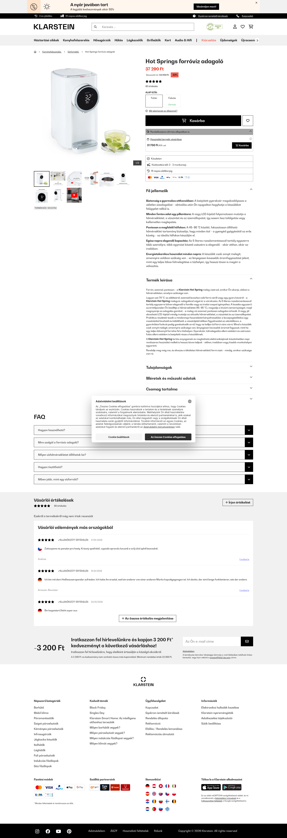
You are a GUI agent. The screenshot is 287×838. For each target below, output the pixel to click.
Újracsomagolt (251, 40)
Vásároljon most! (206, 6)
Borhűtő (39, 707)
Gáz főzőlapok (43, 766)
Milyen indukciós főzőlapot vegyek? (112, 738)
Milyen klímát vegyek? (103, 743)
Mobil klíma (41, 713)
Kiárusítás (208, 40)
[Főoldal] (38, 51)
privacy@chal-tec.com (220, 657)
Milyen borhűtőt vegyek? (105, 727)
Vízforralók (73, 51)
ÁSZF (113, 831)
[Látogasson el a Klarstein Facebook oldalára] (48, 831)
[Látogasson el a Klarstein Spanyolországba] (147, 794)
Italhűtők (39, 744)
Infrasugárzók (42, 734)
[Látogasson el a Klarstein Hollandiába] (147, 809)
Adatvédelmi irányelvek (225, 798)
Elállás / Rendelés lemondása (163, 728)
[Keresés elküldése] (95, 27)
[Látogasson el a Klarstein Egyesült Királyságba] (154, 794)
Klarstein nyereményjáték (217, 713)
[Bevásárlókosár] (251, 27)
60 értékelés (151, 86)
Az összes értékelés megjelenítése (148, 618)
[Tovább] (257, 40)
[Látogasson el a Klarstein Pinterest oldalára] (69, 831)
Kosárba (197, 121)
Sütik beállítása (211, 723)
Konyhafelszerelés (52, 51)
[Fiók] (235, 27)
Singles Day (97, 713)
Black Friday (97, 707)
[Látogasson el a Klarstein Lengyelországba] (174, 794)
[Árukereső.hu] (214, 26)
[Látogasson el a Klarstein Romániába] (154, 801)
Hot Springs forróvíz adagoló (100, 51)
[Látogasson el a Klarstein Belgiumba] (174, 801)
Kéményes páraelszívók (48, 728)
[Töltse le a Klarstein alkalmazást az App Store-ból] (211, 787)
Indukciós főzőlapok (46, 760)
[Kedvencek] (243, 27)
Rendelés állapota (156, 718)
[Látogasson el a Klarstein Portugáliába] (154, 809)
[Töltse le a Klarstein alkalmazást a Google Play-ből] (232, 787)
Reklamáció (152, 723)
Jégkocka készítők (45, 739)
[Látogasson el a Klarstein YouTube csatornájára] (58, 831)
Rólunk (158, 831)
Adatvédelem (188, 651)
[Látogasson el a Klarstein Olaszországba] (174, 786)
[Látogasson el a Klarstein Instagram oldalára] (37, 831)
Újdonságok (228, 40)
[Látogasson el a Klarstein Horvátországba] (147, 801)
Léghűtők (40, 750)
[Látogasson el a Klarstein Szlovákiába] (161, 794)
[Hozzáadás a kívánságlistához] (247, 120)
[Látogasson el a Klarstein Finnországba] (167, 801)
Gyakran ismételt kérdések (213, 15)
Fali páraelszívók (44, 755)
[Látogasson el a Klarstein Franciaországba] (167, 786)
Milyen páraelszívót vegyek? (107, 732)
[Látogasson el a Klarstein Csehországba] (167, 794)
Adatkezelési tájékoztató (216, 718)
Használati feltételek (136, 831)
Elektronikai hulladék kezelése (220, 707)
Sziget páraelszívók (46, 723)
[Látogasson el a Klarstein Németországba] (147, 786)
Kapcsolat (247, 15)
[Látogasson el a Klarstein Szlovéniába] (161, 809)
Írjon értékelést (239, 502)
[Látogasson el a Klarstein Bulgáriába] (161, 801)
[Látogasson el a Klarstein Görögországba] (167, 809)
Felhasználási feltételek (211, 801)
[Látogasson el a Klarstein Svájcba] (161, 786)
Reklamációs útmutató (159, 734)
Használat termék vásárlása (166, 139)
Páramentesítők (44, 718)
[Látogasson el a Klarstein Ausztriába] (154, 786)
